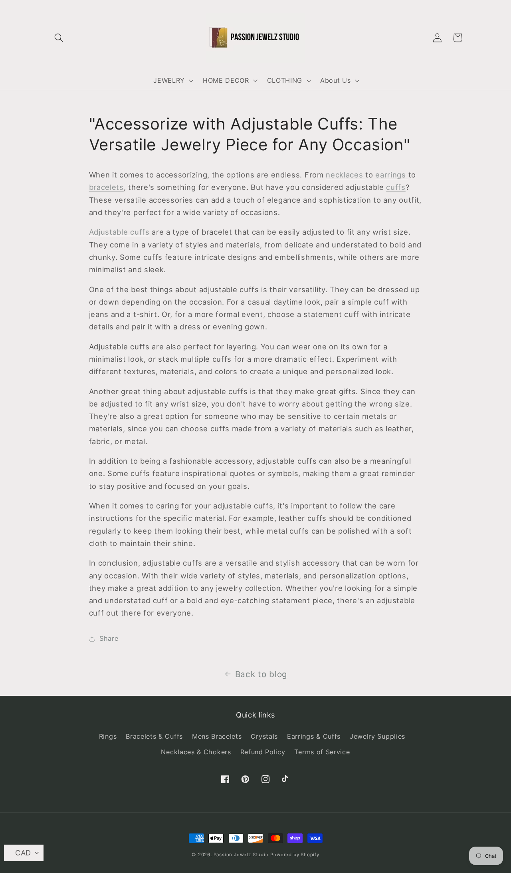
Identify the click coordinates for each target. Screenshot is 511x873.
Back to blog (261, 674)
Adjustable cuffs (119, 231)
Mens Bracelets (217, 736)
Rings (108, 736)
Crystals (264, 736)
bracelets (106, 187)
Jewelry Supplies (377, 736)
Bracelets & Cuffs (154, 736)
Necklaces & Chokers (196, 752)
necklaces (345, 174)
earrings (391, 174)
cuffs (395, 187)
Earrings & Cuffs (314, 736)
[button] (59, 38)
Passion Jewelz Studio (241, 854)
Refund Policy (262, 752)
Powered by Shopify (294, 854)
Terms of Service (322, 752)
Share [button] (108, 638)
